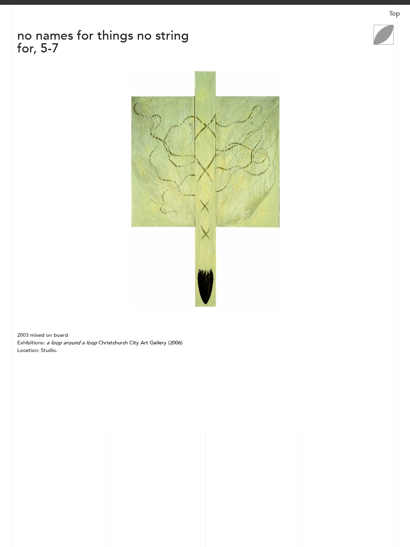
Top (394, 14)
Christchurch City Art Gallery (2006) (114, 342)
